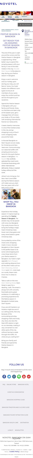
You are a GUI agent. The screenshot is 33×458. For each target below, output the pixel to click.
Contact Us (19, 449)
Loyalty (10, 430)
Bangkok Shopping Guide (16, 399)
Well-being (16, 20)
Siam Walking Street (9, 283)
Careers (25, 449)
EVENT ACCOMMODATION (16, 392)
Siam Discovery (7, 268)
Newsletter (19, 430)
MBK (11, 270)
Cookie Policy (14, 451)
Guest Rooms (17, 17)
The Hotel (3, 17)
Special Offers (10, 17)
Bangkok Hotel (23, 384)
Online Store (11, 384)
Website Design (24, 451)
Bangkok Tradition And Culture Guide (15, 407)
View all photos (26, 24)
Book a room (27, 20)
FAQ (4, 384)
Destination (24, 422)
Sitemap (13, 449)
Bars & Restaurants (5, 21)
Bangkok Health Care (10, 422)
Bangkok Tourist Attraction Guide (15, 415)
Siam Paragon (13, 261)
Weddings (24, 16)
